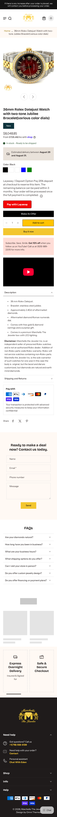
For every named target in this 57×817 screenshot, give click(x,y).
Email (13, 468)
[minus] (6, 223)
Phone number (17, 477)
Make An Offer (28, 214)
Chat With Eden (18, 762)
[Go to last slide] (24, 96)
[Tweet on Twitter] (19, 421)
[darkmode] (51, 18)
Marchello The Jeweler (32, 809)
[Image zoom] (28, 65)
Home (7, 31)
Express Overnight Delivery (15, 667)
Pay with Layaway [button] (17, 204)
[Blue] (23, 170)
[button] (38, 223)
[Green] (29, 170)
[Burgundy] (11, 170)
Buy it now (28, 231)
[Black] (5, 170)
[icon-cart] (44, 18)
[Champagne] (17, 170)
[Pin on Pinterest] (26, 421)
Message (14, 486)
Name (13, 459)
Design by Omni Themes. (28, 812)
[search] (9, 18)
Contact (14, 753)
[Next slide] (32, 96)
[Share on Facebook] (13, 421)
